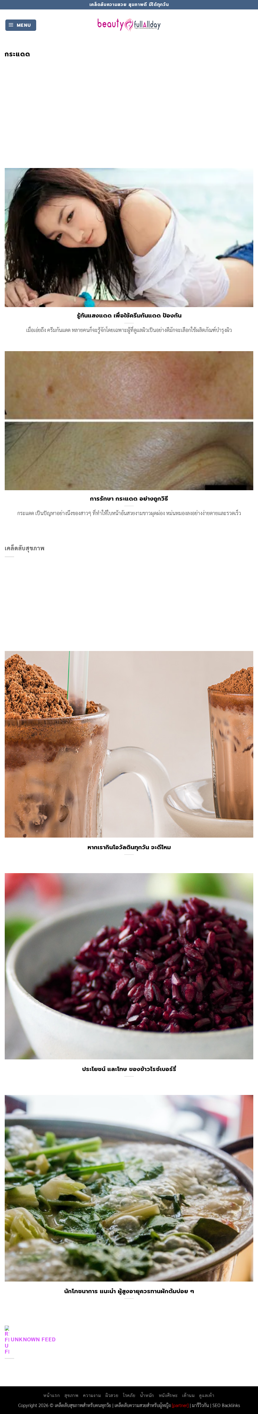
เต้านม (188, 1395)
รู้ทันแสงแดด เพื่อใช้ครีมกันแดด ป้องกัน (129, 315)
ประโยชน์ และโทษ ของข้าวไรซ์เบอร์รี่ (129, 1069)
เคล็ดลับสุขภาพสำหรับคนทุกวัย (83, 1405)
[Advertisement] (129, 105)
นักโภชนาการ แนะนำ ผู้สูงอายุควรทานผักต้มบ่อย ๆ (129, 1291)
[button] (20, 25)
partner (180, 1405)
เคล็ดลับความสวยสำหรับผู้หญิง (143, 1405)
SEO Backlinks (226, 1405)
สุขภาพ (71, 1395)
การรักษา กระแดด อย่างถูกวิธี (129, 498)
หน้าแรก (51, 1395)
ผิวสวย (111, 1395)
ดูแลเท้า (206, 1395)
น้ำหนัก (147, 1395)
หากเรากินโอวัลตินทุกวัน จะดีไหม (129, 847)
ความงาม (92, 1395)
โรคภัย (129, 1395)
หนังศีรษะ (168, 1395)
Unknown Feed (33, 1339)
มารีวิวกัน (200, 1405)
